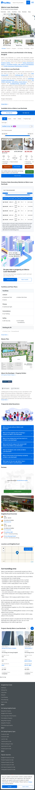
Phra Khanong (4, 699)
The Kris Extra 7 (28, 648)
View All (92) (17, 175)
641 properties (7, 530)
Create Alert (29, 172)
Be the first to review (22, 480)
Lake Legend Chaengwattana (26, 64)
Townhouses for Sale (6, 741)
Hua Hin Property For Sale (7, 764)
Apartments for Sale (6, 746)
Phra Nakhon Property (6, 718)
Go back (4, 48)
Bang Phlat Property (6, 720)
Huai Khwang (4, 697)
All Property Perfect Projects (8, 375)
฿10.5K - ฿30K (28, 665)
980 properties (7, 522)
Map (29, 12)
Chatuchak (3, 692)
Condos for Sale (5, 734)
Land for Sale (4, 739)
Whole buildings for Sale (7, 744)
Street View (28, 549)
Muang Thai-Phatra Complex (9, 648)
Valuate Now (10, 279)
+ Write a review (17, 491)
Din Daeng (4, 102)
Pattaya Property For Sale (7, 762)
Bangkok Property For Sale (7, 757)
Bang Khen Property (6, 711)
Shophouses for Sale (6, 748)
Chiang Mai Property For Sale (8, 769)
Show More (4, 104)
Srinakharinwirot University (18, 83)
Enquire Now (7, 166)
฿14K (3, 665)
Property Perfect (5, 62)
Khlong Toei (4, 690)
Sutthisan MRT (19, 75)
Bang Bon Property (5, 723)
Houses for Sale (5, 736)
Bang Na (3, 695)
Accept (9, 786)
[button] (11, 126)
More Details (17, 166)
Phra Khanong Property (7, 725)
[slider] (4, 135)
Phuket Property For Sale (7, 760)
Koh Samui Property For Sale (8, 767)
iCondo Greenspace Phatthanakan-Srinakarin (16, 66)
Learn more (25, 786)
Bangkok (19, 102)
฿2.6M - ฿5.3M (28, 661)
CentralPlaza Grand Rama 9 (19, 82)
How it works (24, 279)
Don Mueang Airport (11, 536)
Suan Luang (4, 702)
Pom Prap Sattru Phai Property (8, 715)
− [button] (3, 551)
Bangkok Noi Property (6, 713)
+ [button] (3, 548)
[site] (6, 2)
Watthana (3, 687)
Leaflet (32, 561)
